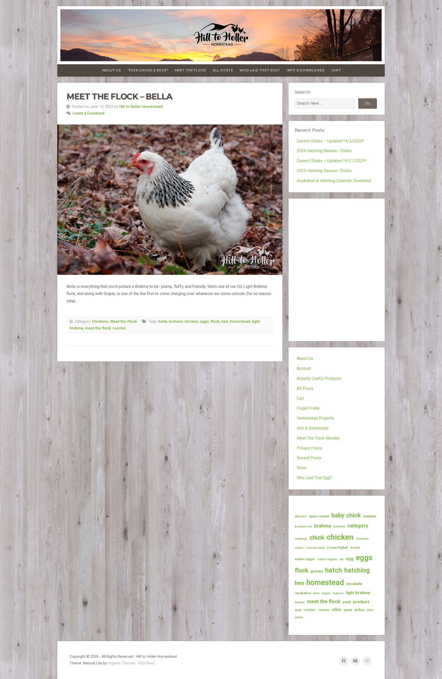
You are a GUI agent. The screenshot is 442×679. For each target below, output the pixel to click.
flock (215, 321)
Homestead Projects (315, 418)
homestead (240, 321)
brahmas (339, 526)
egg (349, 558)
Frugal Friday (308, 408)
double (355, 547)
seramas (323, 610)
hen (224, 321)
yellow (299, 617)
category (357, 526)
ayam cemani (319, 516)
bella (162, 321)
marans (300, 602)
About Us (111, 70)
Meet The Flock (190, 70)
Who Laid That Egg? (259, 70)
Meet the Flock (123, 321)
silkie (336, 609)
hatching (357, 570)
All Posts (223, 70)
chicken (191, 321)
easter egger (305, 559)
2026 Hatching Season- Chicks (324, 150)
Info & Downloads (305, 70)
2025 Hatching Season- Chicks (324, 170)
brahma (175, 321)
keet (316, 593)
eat (341, 559)
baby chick (346, 515)
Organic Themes (121, 663)
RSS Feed (146, 663)
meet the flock (98, 328)
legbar (326, 593)
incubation (303, 593)
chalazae (301, 538)
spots (348, 610)
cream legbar (337, 547)
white (370, 610)
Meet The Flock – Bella (119, 96)
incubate (354, 583)
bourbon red (303, 526)
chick (317, 537)
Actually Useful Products (319, 378)
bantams (369, 516)
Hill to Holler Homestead (141, 107)
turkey (359, 610)
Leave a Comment (89, 113)
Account (304, 368)
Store (301, 467)
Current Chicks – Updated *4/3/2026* (330, 141)
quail (298, 610)
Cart (336, 70)
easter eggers (327, 559)
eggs (204, 321)
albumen (301, 516)
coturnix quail (315, 547)
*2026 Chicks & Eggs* (148, 70)
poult (347, 602)
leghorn (338, 593)
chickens (362, 538)
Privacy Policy (309, 448)
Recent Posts (309, 457)
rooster (119, 328)
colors (299, 547)
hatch (333, 570)
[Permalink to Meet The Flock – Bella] (169, 199)
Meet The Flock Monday (318, 438)
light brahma (358, 592)
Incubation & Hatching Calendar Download (334, 180)
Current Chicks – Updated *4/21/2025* (332, 160)
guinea (317, 571)
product (361, 601)
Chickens (100, 321)
